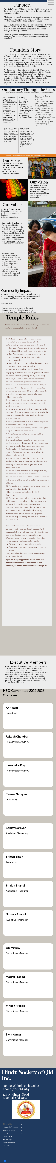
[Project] (21, 1133)
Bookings (7, 1139)
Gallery (6, 1145)
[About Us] (21, 1124)
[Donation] (21, 1136)
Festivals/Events (10, 1127)
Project (6, 1133)
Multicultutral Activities (10, 1130)
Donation (7, 1136)
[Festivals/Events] (21, 1127)
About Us (7, 1124)
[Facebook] (5, 1161)
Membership (9, 1142)
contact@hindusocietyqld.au (35, 565)
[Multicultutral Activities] (21, 1130)
